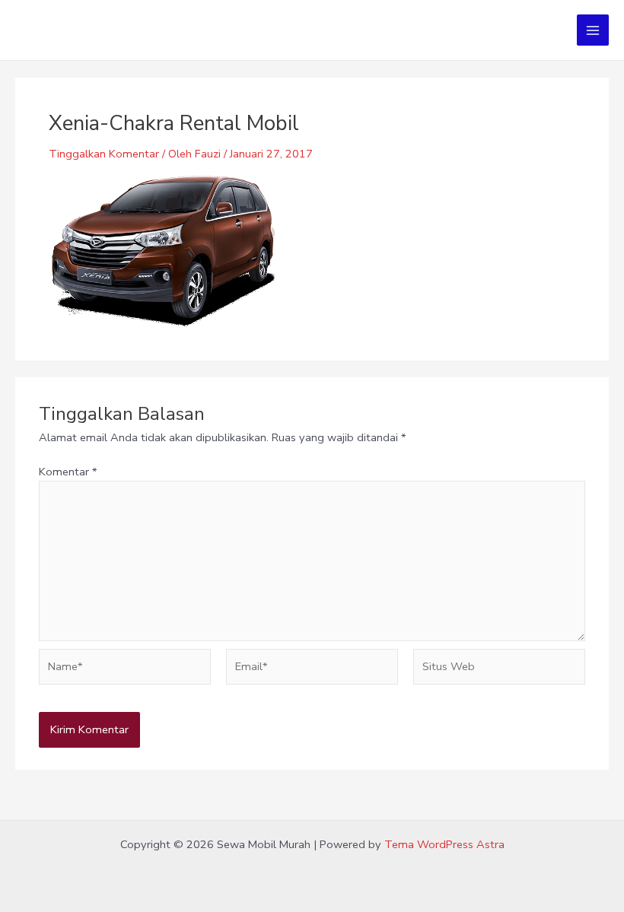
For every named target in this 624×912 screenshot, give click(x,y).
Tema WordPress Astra (444, 844)
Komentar (68, 471)
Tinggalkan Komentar (104, 153)
